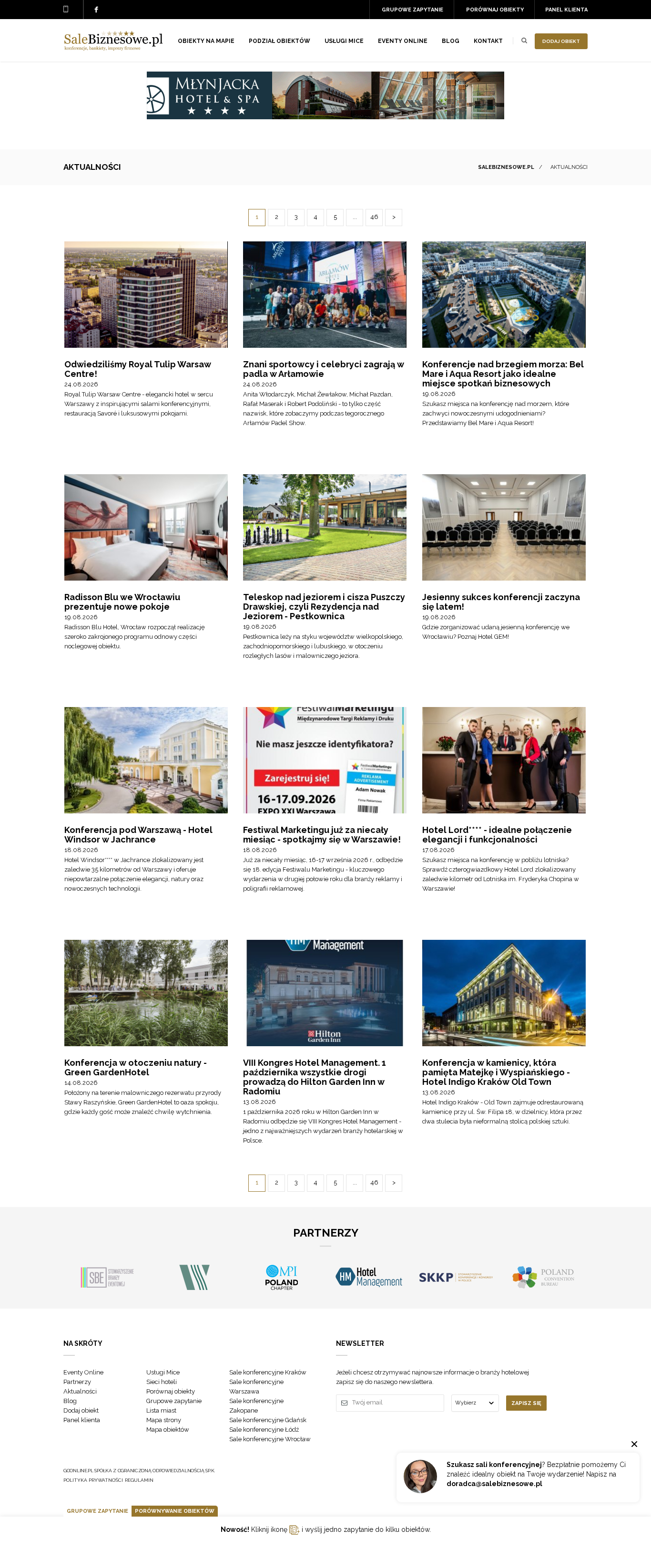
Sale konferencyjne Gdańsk (267, 1420)
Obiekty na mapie (206, 41)
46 (374, 216)
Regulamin (139, 1480)
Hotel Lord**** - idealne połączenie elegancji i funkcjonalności (497, 834)
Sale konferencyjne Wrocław (270, 1439)
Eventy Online (83, 1372)
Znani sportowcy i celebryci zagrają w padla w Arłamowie (323, 369)
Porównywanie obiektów (174, 1511)
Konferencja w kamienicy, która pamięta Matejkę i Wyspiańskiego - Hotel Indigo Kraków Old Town (496, 1072)
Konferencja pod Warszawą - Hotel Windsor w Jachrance (138, 834)
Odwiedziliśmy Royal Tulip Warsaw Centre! (137, 369)
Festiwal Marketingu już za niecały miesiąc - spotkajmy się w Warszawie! (322, 834)
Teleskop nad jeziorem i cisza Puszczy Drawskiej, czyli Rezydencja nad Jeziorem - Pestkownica (324, 606)
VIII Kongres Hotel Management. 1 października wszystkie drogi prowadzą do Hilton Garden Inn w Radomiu (314, 1077)
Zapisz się (526, 1403)
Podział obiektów (279, 41)
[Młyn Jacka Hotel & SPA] (325, 117)
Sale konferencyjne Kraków (267, 1372)
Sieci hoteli (161, 1381)
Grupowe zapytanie (412, 10)
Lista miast (161, 1410)
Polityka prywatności (93, 1480)
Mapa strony (163, 1420)
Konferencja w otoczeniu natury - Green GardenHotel (135, 1067)
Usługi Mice (163, 1372)
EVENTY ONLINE (402, 41)
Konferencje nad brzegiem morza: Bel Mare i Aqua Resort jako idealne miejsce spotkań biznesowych (503, 373)
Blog (450, 41)
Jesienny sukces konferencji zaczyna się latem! (501, 602)
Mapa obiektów (167, 1429)
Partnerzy (77, 1381)
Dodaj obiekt (561, 41)
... (355, 216)
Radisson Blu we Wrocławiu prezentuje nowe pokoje (122, 602)
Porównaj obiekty (495, 10)
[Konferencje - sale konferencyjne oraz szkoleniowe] (113, 48)
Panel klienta (566, 10)
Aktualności (80, 1391)
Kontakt (488, 41)
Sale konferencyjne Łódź (264, 1429)
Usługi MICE (344, 41)
